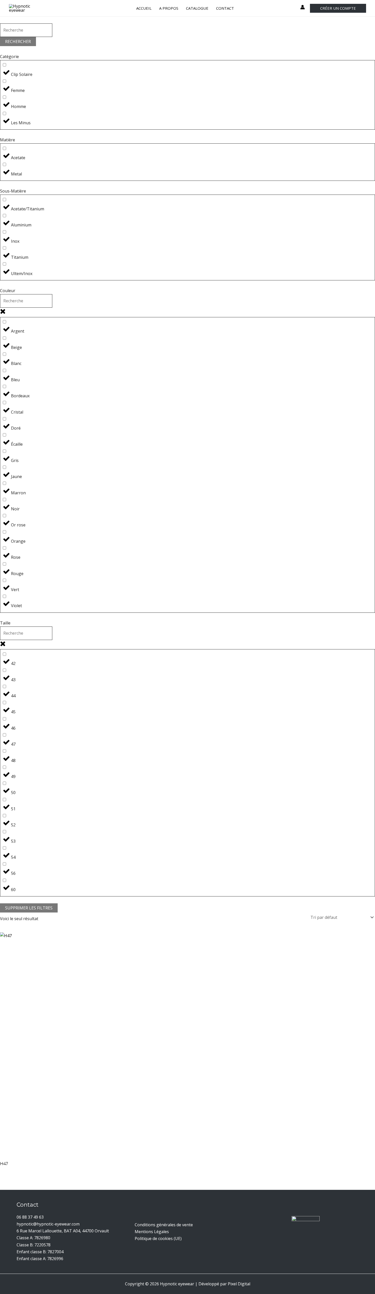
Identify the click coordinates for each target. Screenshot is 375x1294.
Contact (225, 8)
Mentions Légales (152, 1231)
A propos (168, 8)
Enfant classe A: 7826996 (40, 1258)
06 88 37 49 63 (30, 1217)
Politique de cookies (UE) (158, 1238)
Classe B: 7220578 (34, 1245)
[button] (338, 8)
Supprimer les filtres (29, 908)
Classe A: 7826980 (33, 1238)
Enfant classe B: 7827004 (40, 1252)
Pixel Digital (239, 1284)
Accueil (144, 8)
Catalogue (197, 8)
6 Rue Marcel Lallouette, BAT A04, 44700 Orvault (63, 1231)
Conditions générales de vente (164, 1225)
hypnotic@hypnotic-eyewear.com (48, 1224)
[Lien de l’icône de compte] (302, 7)
